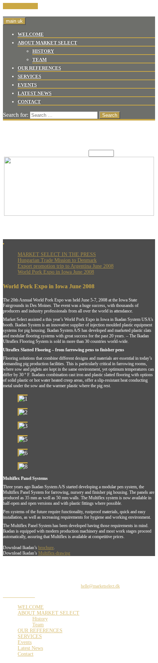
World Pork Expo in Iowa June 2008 (56, 272)
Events (27, 85)
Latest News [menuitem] (30, 648)
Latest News (34, 93)
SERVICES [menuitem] (30, 636)
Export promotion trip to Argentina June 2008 (66, 266)
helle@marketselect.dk (100, 586)
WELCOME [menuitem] (31, 607)
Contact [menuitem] (25, 654)
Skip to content (20, 6)
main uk (14, 21)
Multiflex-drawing (54, 553)
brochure (46, 547)
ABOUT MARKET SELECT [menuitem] (48, 613)
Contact (29, 101)
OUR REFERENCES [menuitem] (40, 630)
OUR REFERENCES (39, 68)
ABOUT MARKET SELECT (47, 42)
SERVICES (29, 76)
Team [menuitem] (38, 624)
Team (39, 59)
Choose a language (66, 153)
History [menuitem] (40, 619)
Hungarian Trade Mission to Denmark (57, 260)
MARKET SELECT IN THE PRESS (57, 254)
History (43, 51)
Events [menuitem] (25, 642)
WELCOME (31, 34)
